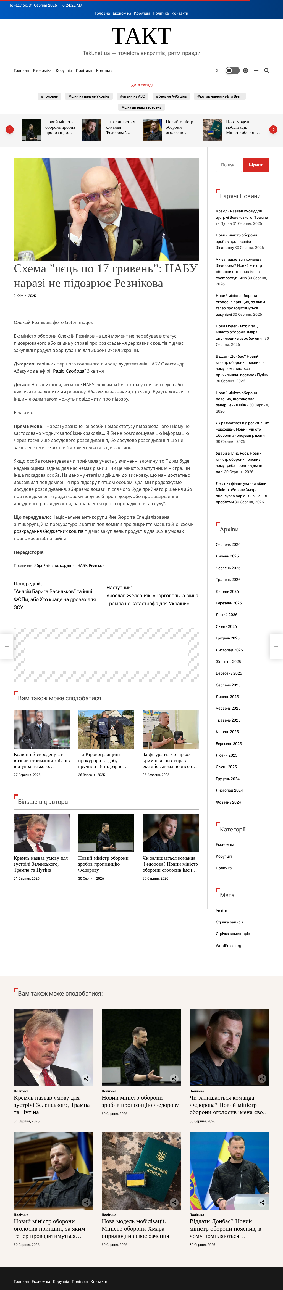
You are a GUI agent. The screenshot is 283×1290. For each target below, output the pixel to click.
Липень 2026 (227, 556)
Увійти (221, 910)
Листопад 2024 (229, 790)
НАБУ (82, 565)
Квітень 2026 (227, 591)
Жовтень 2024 (228, 802)
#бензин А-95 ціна (171, 96)
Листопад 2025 (229, 650)
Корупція (142, 13)
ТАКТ (141, 36)
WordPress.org (228, 945)
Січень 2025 (226, 767)
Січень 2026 (226, 626)
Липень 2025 (227, 696)
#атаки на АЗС (132, 96)
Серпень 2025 (228, 685)
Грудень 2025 (228, 638)
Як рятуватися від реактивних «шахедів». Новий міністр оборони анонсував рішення (242, 429)
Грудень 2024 (228, 778)
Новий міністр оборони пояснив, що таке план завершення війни (236, 399)
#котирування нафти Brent (219, 96)
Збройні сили (46, 565)
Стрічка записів (229, 922)
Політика (161, 13)
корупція (67, 565)
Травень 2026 (228, 579)
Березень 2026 (229, 603)
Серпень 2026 (228, 544)
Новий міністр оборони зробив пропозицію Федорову (103, 864)
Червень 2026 (228, 568)
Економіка (122, 13)
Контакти (180, 13)
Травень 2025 (228, 720)
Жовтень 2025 (228, 661)
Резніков (96, 565)
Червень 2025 (228, 708)
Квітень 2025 (227, 732)
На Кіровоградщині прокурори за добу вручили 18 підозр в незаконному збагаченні (103, 763)
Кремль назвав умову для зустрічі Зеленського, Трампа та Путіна (41, 864)
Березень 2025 (229, 743)
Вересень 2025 (229, 673)
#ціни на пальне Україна (89, 96)
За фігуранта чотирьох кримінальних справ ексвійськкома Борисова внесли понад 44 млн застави (168, 766)
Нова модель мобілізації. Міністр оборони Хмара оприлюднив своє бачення (240, 332)
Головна (102, 13)
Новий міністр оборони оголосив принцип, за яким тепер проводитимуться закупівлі (49, 1232)
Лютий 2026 (226, 614)
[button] (10, 129)
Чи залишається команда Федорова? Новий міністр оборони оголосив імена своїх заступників (170, 867)
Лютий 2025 (226, 755)
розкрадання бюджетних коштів (48, 531)
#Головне (49, 96)
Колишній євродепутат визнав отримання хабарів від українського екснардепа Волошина (42, 763)
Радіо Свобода (68, 371)
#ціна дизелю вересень (141, 107)
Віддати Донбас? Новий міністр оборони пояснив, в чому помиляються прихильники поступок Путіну (225, 1236)
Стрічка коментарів (233, 933)
